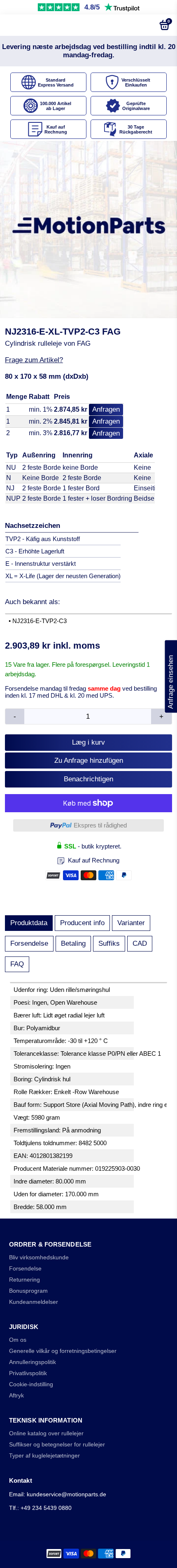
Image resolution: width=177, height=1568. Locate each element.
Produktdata (28, 923)
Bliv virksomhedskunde (39, 1257)
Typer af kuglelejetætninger (44, 1456)
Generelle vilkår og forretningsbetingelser (62, 1351)
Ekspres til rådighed (100, 825)
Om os (17, 1340)
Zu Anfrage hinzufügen (88, 760)
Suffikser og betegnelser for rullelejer (57, 1444)
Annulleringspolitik (32, 1362)
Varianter (131, 923)
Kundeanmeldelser (33, 1302)
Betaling (73, 943)
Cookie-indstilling (31, 1384)
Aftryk (16, 1395)
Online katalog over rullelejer (46, 1433)
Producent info (82, 923)
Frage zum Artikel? (34, 360)
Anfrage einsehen (171, 677)
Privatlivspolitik (28, 1373)
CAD (140, 943)
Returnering (24, 1280)
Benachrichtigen (88, 779)
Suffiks (109, 943)
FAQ (17, 964)
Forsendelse (29, 943)
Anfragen (106, 409)
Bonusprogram (28, 1291)
